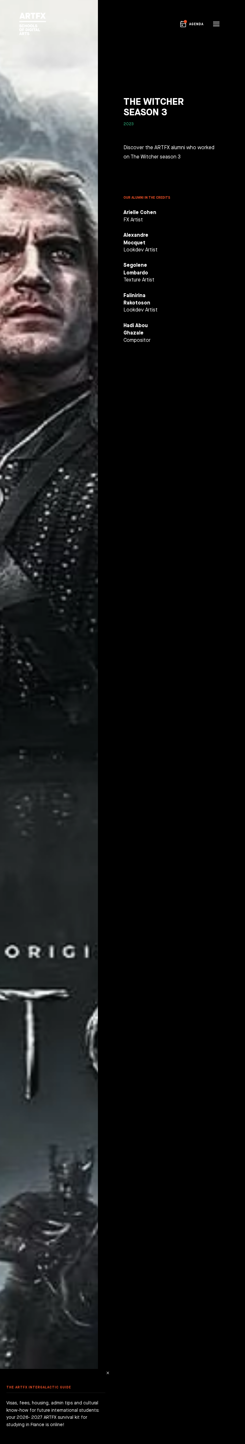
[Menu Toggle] (216, 24)
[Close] (108, 1373)
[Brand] (31, 24)
